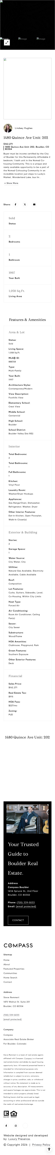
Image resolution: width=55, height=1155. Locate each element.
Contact (8, 982)
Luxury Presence (19, 1139)
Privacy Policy (41, 1144)
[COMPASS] (25, 1125)
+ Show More (11, 183)
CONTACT (18, 920)
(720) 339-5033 (26, 902)
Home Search (10, 977)
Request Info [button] (27, 192)
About (7, 964)
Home (7, 960)
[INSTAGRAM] (15, 1125)
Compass (28, 1058)
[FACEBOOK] (6, 1125)
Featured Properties (14, 969)
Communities (10, 973)
